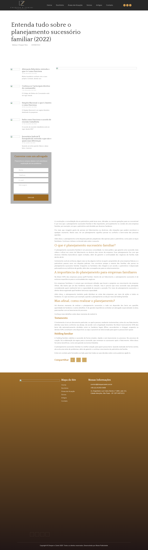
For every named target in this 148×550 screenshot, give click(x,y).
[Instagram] (127, 5)
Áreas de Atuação (75, 5)
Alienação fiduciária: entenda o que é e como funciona (35, 70)
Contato (109, 5)
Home (49, 5)
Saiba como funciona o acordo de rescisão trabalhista (36, 121)
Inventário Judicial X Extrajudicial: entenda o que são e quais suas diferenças (36, 139)
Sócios (89, 5)
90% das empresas (69, 277)
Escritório (60, 5)
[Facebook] (124, 5)
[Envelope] (47, 534)
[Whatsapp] (130, 5)
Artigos (99, 5)
